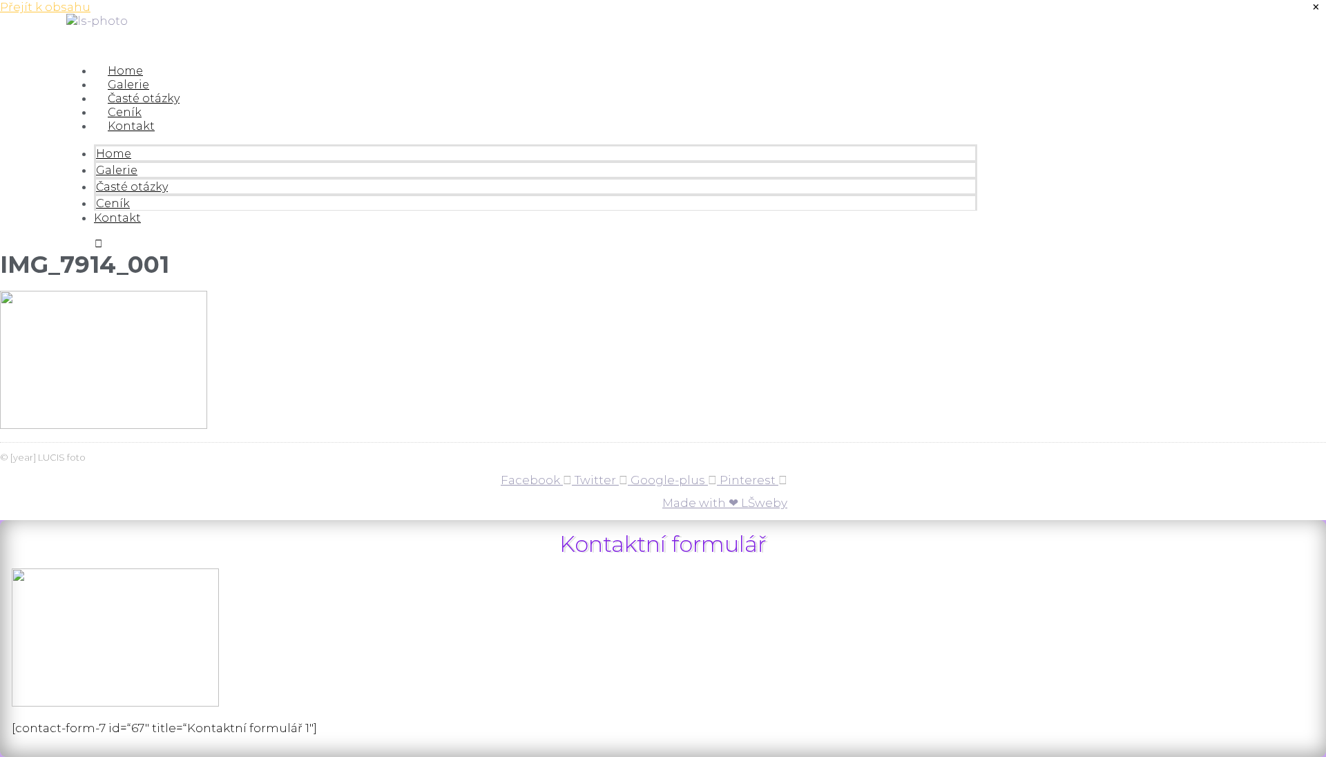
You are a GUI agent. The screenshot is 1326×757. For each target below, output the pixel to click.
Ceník (125, 112)
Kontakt (131, 126)
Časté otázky (144, 98)
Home (125, 70)
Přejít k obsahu (45, 7)
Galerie (128, 84)
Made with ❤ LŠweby (724, 503)
